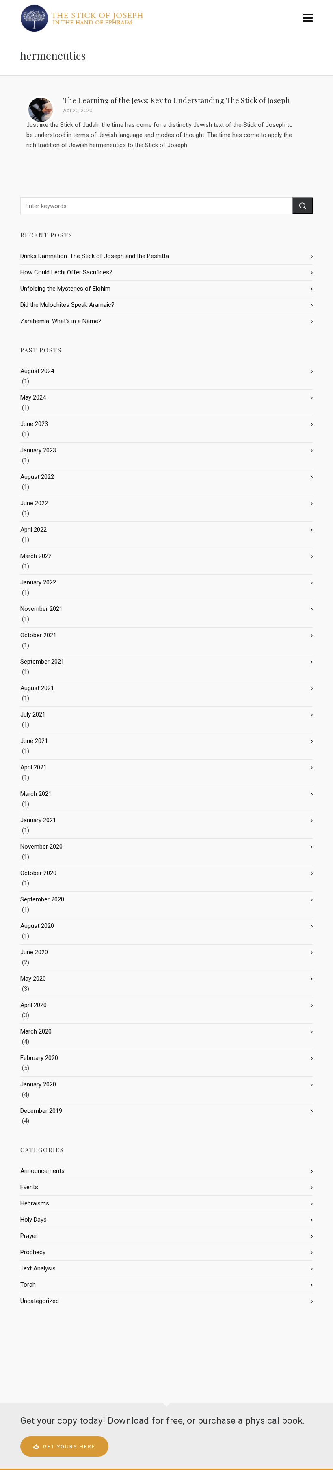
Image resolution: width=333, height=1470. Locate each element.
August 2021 (37, 688)
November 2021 (41, 608)
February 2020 (39, 1058)
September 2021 (42, 661)
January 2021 (38, 820)
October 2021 (38, 635)
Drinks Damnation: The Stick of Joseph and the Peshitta (94, 256)
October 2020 (38, 873)
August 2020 (37, 925)
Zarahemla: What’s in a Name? (61, 321)
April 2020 (33, 1005)
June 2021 (34, 741)
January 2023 (38, 450)
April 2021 (33, 767)
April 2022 (33, 529)
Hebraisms (34, 1203)
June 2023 (34, 424)
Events (29, 1187)
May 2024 (33, 397)
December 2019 (41, 1110)
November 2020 (41, 846)
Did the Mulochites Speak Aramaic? (67, 304)
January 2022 (38, 582)
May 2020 (33, 978)
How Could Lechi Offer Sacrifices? (66, 272)
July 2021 (32, 714)
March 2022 (36, 556)
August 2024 (37, 371)
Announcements (42, 1171)
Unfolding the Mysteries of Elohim (65, 288)
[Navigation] (308, 18)
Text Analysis (38, 1268)
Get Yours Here (69, 1447)
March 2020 (36, 1031)
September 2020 (42, 899)
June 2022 (34, 503)
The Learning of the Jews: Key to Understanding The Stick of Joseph (176, 100)
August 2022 (37, 476)
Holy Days (33, 1219)
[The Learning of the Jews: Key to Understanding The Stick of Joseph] (40, 110)
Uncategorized (39, 1301)
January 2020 (38, 1084)
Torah (28, 1284)
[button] (302, 205)
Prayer (28, 1236)
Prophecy (32, 1252)
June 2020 (34, 952)
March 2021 (36, 793)
